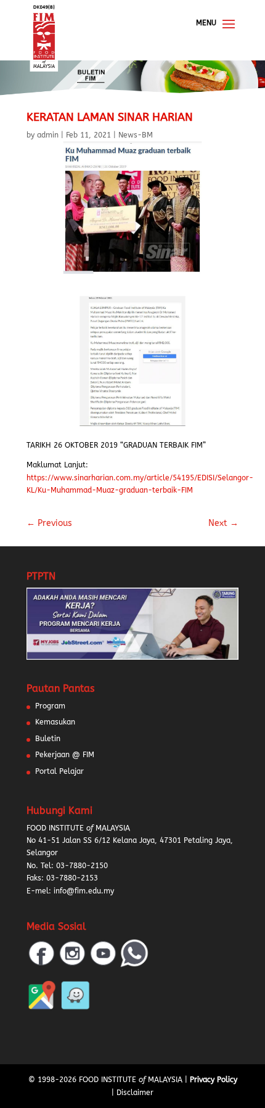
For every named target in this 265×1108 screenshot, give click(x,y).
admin (48, 135)
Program (50, 706)
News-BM (135, 135)
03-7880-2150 (82, 865)
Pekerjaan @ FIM (64, 754)
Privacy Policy (213, 1079)
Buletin (47, 738)
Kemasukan (55, 722)
